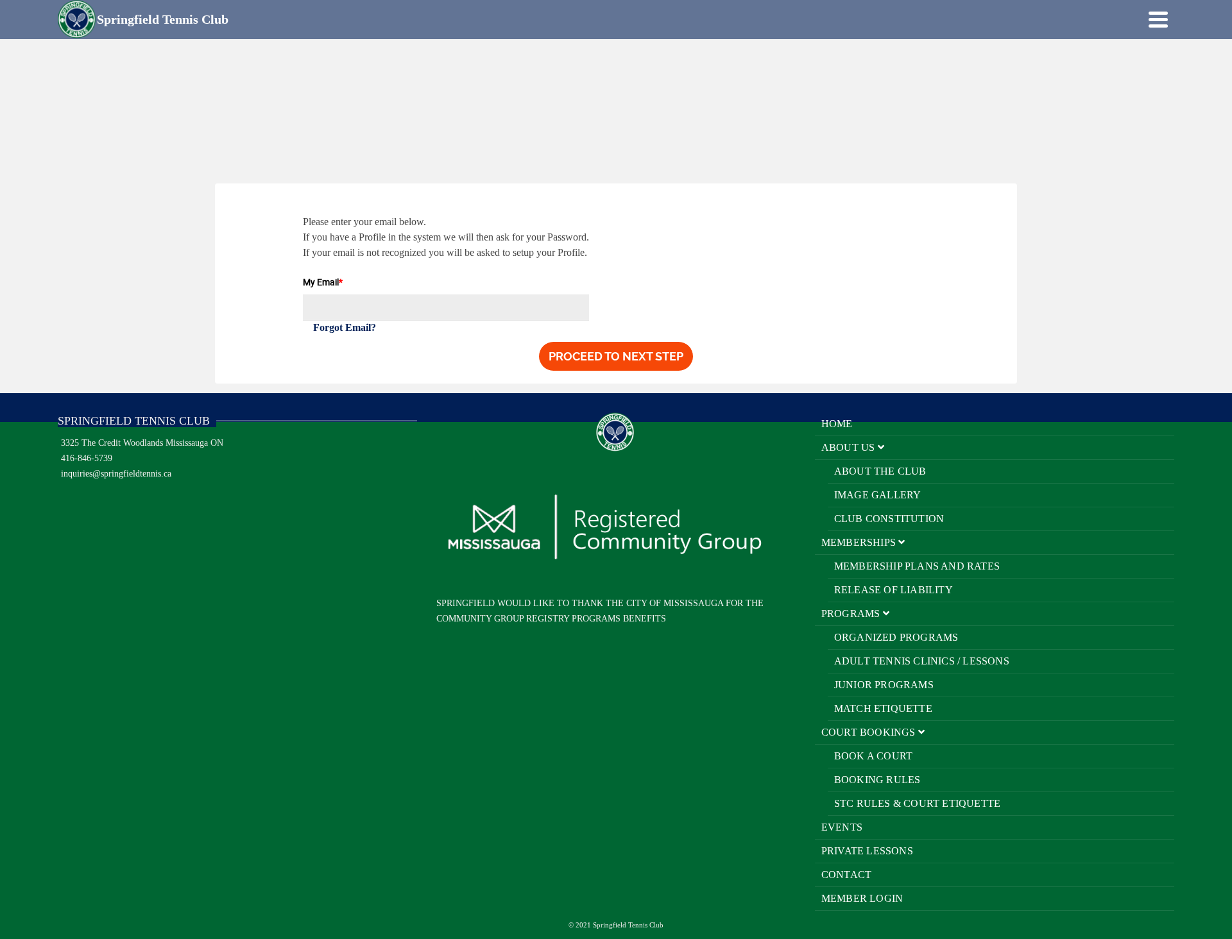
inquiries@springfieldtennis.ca (116, 473)
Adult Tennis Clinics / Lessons (921, 661)
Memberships (859, 542)
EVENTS (841, 827)
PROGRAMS (852, 613)
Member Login (862, 898)
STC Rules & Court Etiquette (917, 803)
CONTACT (846, 874)
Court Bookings (869, 732)
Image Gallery (877, 494)
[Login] (1135, 19)
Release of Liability (893, 589)
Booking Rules (877, 779)
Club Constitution (889, 518)
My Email (323, 282)
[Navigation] (1158, 19)
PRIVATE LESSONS (867, 850)
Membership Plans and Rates (917, 566)
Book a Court (873, 755)
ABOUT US (849, 447)
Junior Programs (884, 684)
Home (837, 423)
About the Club (880, 471)
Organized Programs (896, 637)
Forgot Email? (344, 327)
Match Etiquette (883, 708)
